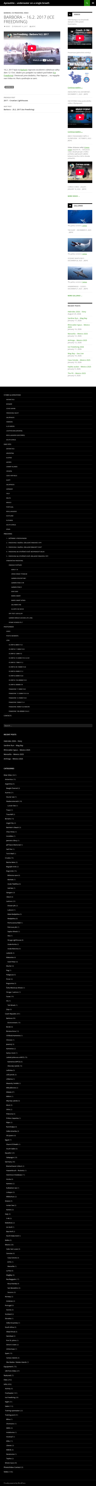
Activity (7, 1388)
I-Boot (8, 897)
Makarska (10, 957)
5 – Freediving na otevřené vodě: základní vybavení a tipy (27, 556)
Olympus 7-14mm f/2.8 (16, 649)
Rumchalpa (10, 1127)
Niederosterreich (12, 801)
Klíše (8, 1441)
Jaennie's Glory (11, 840)
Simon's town (11, 1344)
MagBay (9, 1275)
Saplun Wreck (13, 931)
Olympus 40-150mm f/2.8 (17, 667)
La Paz (8, 1271)
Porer (8, 979)
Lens (8, 640)
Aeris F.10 (14, 569)
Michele (10, 879)
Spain (8, 529)
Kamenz (9, 1183)
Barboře (23, 69)
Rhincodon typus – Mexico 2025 (79, 326)
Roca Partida (12, 1283)
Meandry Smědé (12, 1083)
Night (7, 1402)
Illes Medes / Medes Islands (16, 1362)
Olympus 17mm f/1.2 (16, 662)
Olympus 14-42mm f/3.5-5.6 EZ (19, 658)
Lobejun (9, 1192)
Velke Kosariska (12, 1323)
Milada (8, 1092)
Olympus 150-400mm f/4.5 (18, 680)
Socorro (10, 1292)
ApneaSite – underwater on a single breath (26, 2)
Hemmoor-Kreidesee (14, 1175)
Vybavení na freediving (14, 561)
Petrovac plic (12, 927)
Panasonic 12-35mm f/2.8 (17, 698)
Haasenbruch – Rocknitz (15, 1170)
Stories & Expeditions (12, 395)
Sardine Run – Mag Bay (77, 318)
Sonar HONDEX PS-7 (16, 622)
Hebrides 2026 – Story (77, 311)
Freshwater (9, 1393)
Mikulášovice (11, 1088)
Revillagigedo (11, 511)
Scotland (9, 516)
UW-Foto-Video (10, 1371)
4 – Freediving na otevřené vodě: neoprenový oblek (25, 552)
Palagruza (10, 975)
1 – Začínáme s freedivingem (16, 538)
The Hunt (71, 230)
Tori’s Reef (10, 853)
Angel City (10, 823)
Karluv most (10, 1053)
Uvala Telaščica (13, 884)
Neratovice (10, 1454)
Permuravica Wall (14, 923)
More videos (74, 196)
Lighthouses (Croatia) (14, 431)
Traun (8, 810)
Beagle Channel (12, 788)
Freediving (8, 534)
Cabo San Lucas (12, 1249)
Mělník (8, 1450)
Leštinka (9, 1070)
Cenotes (9, 1253)
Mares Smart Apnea (18, 600)
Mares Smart (16, 596)
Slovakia (9, 520)
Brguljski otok (11, 866)
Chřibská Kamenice (13, 1035)
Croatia (9, 471)
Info (5, 1384)
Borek (8, 1027)
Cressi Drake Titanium (19, 574)
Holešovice (10, 1432)
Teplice (8, 1458)
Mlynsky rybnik (12, 1101)
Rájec (8, 1122)
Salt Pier (9, 849)
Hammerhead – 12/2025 (77, 286)
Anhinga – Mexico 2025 (77, 340)
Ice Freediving (17, 13)
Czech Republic (11, 475)
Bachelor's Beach (12, 827)
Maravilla (11, 1266)
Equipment (8, 1366)
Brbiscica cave (13, 875)
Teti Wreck (11, 1005)
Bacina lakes (10, 862)
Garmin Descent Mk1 (18, 578)
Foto (5, 1380)
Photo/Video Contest (12, 1467)
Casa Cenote (12, 1258)
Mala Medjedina (13, 914)
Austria (9, 458)
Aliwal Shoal (10, 1332)
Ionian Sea (10, 1205)
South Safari (10, 1149)
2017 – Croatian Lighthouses (16, 99)
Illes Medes (10, 426)
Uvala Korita (12, 944)
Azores (8, 462)
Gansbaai (9, 1336)
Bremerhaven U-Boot (14, 1166)
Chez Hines (10, 832)
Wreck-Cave (9, 1463)
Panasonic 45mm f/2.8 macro (19, 707)
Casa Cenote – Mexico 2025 (79, 360)
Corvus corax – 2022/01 (77, 187)
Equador (8, 1153)
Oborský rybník (13, 1066)
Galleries (78, 205)
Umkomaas (10, 1349)
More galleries (75, 296)
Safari (7, 1406)
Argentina (10, 453)
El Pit (9, 1262)
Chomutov (10, 1424)
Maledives (8, 1223)
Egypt (8, 480)
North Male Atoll (12, 1236)
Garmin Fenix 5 (16, 587)
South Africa (11, 440)
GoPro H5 (9, 87)
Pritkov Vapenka (12, 1118)
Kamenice (10, 1048)
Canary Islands (11, 467)
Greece (7, 1201)
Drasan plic (12, 905)
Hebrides (9, 422)
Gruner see (10, 797)
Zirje (7, 1009)
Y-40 (7, 1218)
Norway (8, 1296)
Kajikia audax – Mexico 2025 (79, 366)
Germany (9, 489)
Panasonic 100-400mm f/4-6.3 (19, 711)
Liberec (9, 1445)
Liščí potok (10, 1074)
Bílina (8, 1419)
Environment (12, 1022)
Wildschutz (10, 1196)
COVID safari (10, 408)
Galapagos (10, 484)
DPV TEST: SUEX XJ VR (15, 613)
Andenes (9, 1301)
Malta (8, 498)
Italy (8, 493)
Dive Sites (7, 444)
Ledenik (9, 953)
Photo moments (12, 636)
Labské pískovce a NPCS (15, 1057)
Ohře (8, 1109)
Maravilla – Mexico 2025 (78, 333)
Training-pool (10, 1415)
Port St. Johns (11, 1340)
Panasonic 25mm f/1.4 (16, 702)
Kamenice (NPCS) (14, 1062)
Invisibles (9, 836)
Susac (8, 996)
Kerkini (8, 1210)
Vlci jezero (10, 1135)
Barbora (7, 13)
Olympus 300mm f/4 (16, 684)
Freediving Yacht (12, 413)
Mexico (8, 502)
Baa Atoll (9, 1231)
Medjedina (11, 918)
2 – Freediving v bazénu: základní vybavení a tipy (24, 543)
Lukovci (10, 910)
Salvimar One (16, 605)
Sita (9, 936)
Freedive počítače (15, 565)
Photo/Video (9, 627)
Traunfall (9, 814)
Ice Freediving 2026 (76, 347)
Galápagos (10, 417)
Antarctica (10, 399)
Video (26, 13)
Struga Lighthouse (14, 940)
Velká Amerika (11, 1131)
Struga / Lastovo (12, 992)
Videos (77, 14)
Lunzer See (12, 805)
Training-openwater (12, 1410)
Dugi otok (10, 871)
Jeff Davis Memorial (13, 845)
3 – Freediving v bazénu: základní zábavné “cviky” (24, 547)
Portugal (10, 507)
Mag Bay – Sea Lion (76, 353)
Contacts (8, 716)
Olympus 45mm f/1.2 (16, 671)
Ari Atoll (9, 1227)
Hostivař (9, 1437)
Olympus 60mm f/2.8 (16, 676)
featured (7, 1375)
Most (8, 1105)
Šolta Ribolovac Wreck (14, 988)
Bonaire (9, 404)
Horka (8, 1179)
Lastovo (9, 901)
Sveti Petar (12, 962)
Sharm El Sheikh (12, 1144)
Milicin (8, 1096)
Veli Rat (10, 888)
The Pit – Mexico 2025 (77, 373)
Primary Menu (93, 3)
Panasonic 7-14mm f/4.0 (17, 689)
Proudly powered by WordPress (15, 1483)
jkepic (33, 26)
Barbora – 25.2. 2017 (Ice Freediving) (19, 108)
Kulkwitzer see (11, 1188)
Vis (7, 1001)
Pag (7, 970)
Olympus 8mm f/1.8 (15, 645)
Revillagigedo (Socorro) (15, 435)
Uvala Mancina (13, 949)
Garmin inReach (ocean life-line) (20, 618)
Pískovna (9, 1114)
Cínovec (9, 1040)
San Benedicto (13, 1288)
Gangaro (9, 892)
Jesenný (9, 1044)
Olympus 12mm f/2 (15, 653)
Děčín (8, 1428)
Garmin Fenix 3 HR (17, 583)
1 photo (84, 226)
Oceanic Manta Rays (76, 258)
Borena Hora (11, 1031)
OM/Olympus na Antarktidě (79, 92)
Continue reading (75, 87)
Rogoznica (10, 983)
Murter (9, 966)
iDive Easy (14, 591)
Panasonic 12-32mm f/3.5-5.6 (19, 693)
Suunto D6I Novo (17, 609)
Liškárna (9, 1079)
